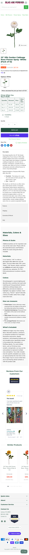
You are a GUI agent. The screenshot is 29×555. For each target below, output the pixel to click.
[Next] (26, 414)
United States (13, 527)
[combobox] (12, 7)
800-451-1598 (4, 514)
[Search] (26, 7)
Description (6, 152)
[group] (9, 466)
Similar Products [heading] (14, 445)
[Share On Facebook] (2, 145)
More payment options (14, 139)
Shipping (5, 211)
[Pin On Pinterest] (11, 145)
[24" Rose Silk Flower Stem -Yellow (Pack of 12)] (9, 457)
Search (14, 547)
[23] (3, 51)
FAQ (4, 220)
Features (5, 206)
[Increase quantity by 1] (15, 124)
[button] (11, 415)
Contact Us (3, 516)
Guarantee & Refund (8, 215)
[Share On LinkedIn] (8, 145)
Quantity (3, 121)
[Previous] (3, 414)
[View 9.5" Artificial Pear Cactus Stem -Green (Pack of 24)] (19, 432)
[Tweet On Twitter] (5, 145)
